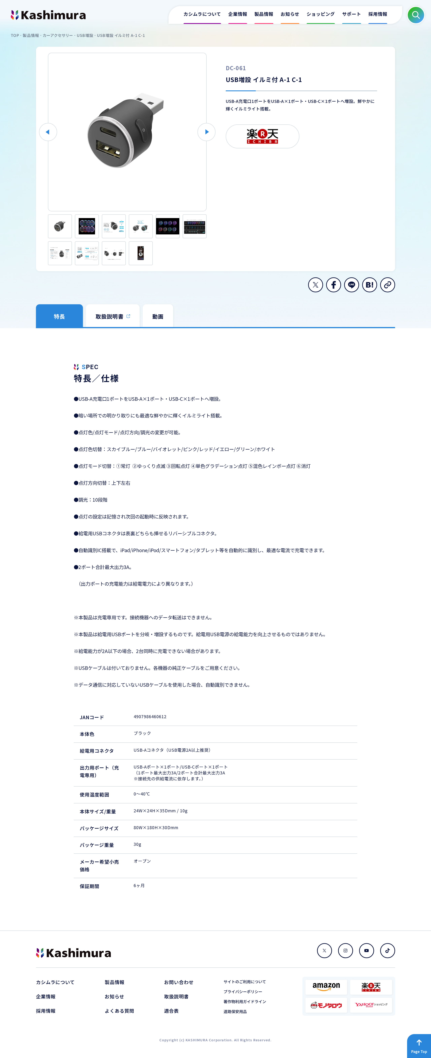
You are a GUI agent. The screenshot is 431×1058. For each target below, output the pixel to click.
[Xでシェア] (315, 284)
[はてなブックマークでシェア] (369, 284)
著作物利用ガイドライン (245, 1001)
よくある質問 (119, 1010)
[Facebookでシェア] (333, 284)
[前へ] (48, 132)
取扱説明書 (176, 996)
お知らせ (114, 996)
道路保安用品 (235, 1011)
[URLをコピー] (387, 284)
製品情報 (114, 982)
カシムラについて (55, 982)
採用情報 (46, 1010)
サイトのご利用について (245, 982)
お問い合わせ (179, 982)
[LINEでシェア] (351, 284)
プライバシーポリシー (243, 992)
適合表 (171, 1010)
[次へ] (206, 132)
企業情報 (46, 996)
